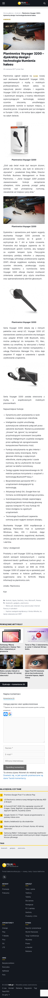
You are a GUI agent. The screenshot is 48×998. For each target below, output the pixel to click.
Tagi (35, 988)
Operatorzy (8, 923)
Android (17, 13)
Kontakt (11, 988)
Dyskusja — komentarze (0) (13, 684)
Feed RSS (5, 991)
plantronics (24, 603)
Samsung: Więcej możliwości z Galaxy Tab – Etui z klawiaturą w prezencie (10, 648)
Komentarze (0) (9, 698)
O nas (4, 988)
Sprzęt (28, 884)
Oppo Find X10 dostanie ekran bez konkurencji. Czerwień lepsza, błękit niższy (34, 674)
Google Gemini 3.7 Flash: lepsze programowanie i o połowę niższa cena (24, 816)
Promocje (5, 889)
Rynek (28, 923)
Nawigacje (29, 904)
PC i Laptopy (30, 908)
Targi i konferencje (32, 936)
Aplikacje (5, 971)
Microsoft (31, 600)
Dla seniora (29, 901)
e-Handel (28, 947)
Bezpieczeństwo (8, 963)
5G (3, 943)
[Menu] (3, 3)
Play (3, 932)
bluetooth (9, 603)
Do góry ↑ (6, 995)
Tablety (28, 897)
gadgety (17, 603)
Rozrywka (5, 967)
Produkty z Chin (31, 916)
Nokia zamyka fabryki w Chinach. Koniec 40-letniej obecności (10, 673)
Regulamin (28, 988)
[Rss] (4, 877)
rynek (35, 76)
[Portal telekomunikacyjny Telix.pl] (24, 3)
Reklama (28, 951)
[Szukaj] (44, 3)
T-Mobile (5, 936)
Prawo (27, 943)
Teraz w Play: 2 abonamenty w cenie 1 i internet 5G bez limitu (36, 647)
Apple (14, 600)
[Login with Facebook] (5, 714)
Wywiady (28, 939)
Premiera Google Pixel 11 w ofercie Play (19, 795)
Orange (5, 928)
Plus (3, 939)
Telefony (28, 893)
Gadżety (20, 600)
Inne (26, 600)
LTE (3, 947)
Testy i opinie (30, 889)
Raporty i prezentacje (33, 928)
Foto (3, 975)
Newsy (38, 600)
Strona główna (8, 13)
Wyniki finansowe (31, 932)
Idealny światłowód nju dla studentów (18, 822)
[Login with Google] (10, 714)
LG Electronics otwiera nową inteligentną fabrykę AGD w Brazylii (25, 801)
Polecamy (5, 893)
